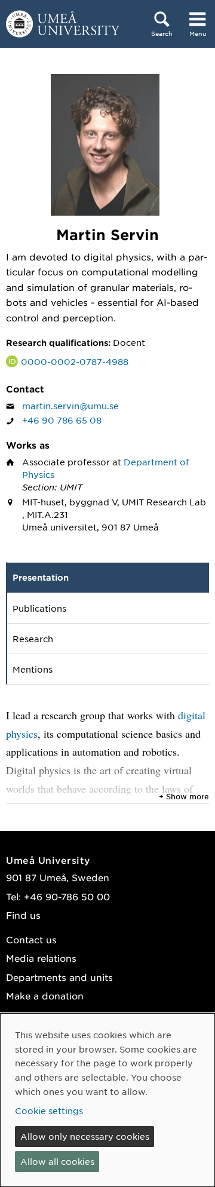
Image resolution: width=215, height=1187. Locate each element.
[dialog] (107, 1100)
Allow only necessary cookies (84, 1136)
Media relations (41, 958)
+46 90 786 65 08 (62, 420)
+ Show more (184, 796)
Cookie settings (49, 1110)
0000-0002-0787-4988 (74, 361)
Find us (23, 915)
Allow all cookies (57, 1161)
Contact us (31, 939)
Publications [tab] (39, 608)
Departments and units (59, 977)
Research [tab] (33, 638)
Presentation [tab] (41, 577)
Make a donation (45, 995)
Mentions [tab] (33, 669)
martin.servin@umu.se (70, 405)
